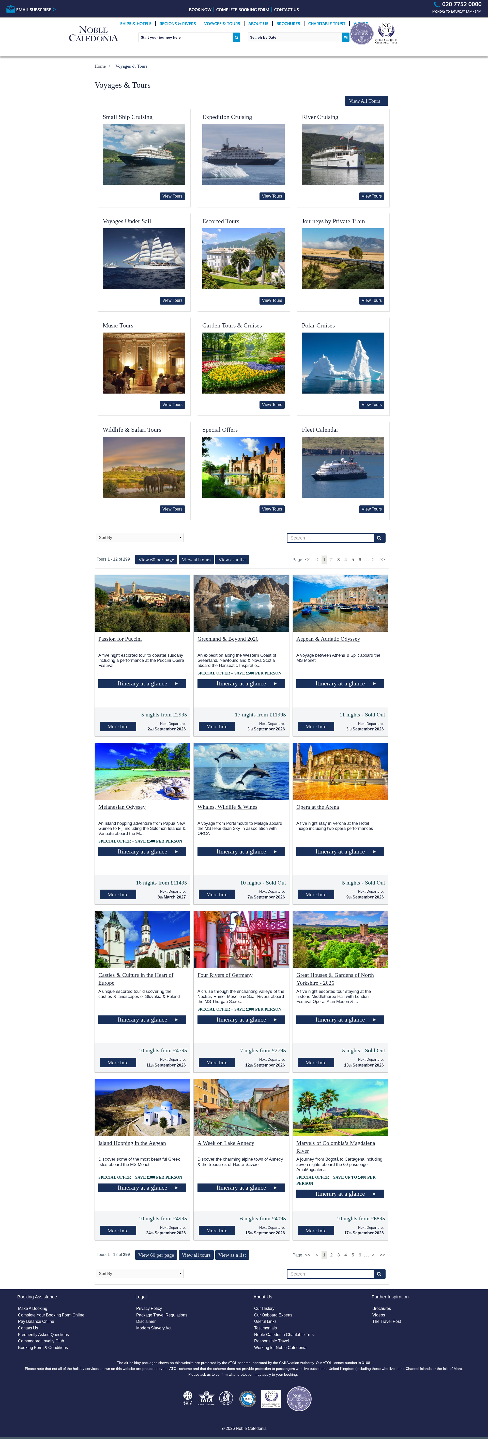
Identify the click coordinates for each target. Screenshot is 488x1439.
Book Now (200, 10)
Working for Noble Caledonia (280, 1347)
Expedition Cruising (227, 117)
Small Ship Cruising (127, 117)
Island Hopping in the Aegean (132, 1143)
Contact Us (286, 10)
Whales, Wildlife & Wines (227, 807)
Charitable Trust (326, 24)
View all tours (196, 559)
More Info (118, 726)
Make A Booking (32, 1308)
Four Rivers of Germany (225, 975)
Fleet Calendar (320, 430)
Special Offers (220, 430)
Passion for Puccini (120, 639)
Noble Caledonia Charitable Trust (284, 1334)
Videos (378, 1315)
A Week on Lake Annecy (225, 1143)
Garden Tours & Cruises (232, 325)
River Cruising (320, 117)
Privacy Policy (149, 1308)
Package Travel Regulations (161, 1315)
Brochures (288, 24)
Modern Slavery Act (153, 1328)
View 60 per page (156, 559)
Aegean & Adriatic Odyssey (328, 639)
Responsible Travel (271, 1341)
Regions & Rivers (178, 24)
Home (100, 66)
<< (308, 559)
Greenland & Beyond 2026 (227, 639)
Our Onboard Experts (273, 1315)
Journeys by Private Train (333, 221)
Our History (264, 1308)
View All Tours (364, 101)
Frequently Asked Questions (43, 1334)
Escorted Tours (220, 221)
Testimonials (265, 1328)
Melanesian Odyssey (122, 807)
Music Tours (118, 325)
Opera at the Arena (317, 807)
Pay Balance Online (36, 1321)
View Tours (172, 196)
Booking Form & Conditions (43, 1347)
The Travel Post (386, 1321)
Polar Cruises (318, 325)
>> (382, 559)
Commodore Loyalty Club (41, 1341)
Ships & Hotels (135, 24)
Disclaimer (146, 1321)
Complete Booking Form (242, 10)
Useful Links (265, 1321)
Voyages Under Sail (127, 221)
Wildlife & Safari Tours (132, 430)
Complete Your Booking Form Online (51, 1315)
